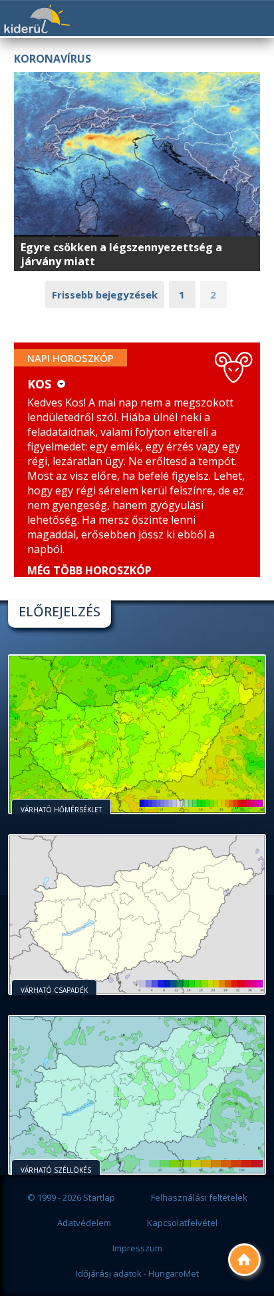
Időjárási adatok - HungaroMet (137, 1273)
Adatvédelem (84, 1223)
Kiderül (36, 19)
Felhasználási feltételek (199, 1197)
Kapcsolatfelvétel (182, 1223)
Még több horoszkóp (89, 570)
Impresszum (137, 1248)
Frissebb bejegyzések (105, 294)
